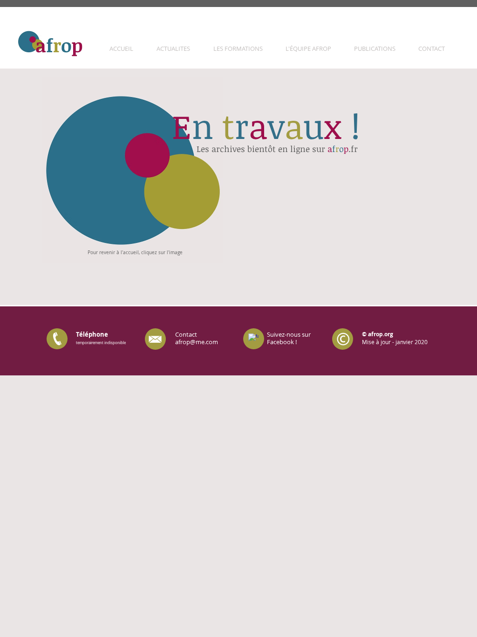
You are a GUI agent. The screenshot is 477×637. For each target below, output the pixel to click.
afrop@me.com (196, 342)
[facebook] (253, 338)
